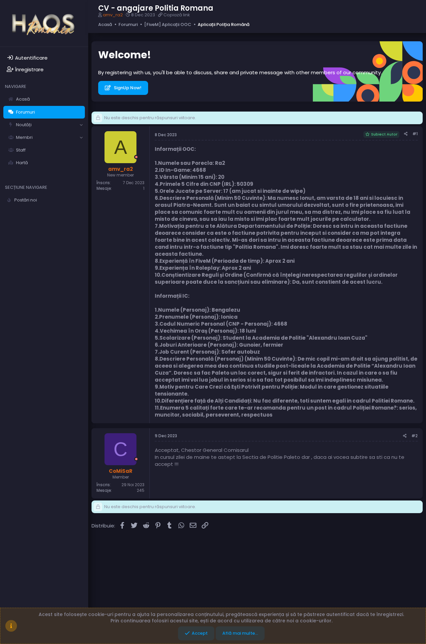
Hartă (22, 163)
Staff (21, 150)
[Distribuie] (406, 134)
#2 (414, 436)
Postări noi (25, 200)
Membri (24, 137)
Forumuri (25, 112)
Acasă (23, 99)
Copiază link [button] (176, 15)
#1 (415, 134)
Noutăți (24, 125)
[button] (81, 125)
